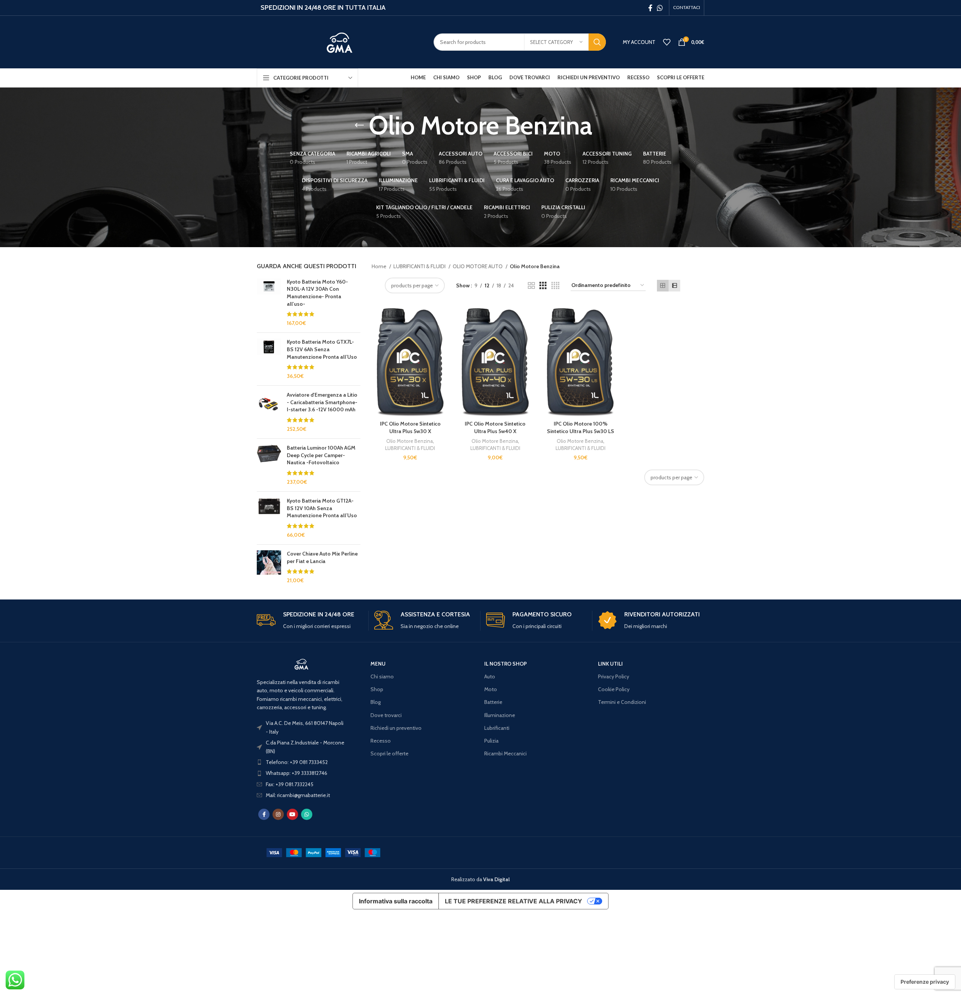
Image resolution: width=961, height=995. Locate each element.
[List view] (674, 285)
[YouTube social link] (292, 814)
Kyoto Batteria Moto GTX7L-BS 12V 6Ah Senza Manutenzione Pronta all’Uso (322, 349)
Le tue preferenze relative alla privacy (513, 901)
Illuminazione (499, 715)
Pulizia (491, 740)
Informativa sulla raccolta (395, 901)
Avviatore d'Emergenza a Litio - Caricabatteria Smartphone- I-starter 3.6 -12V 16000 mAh (322, 402)
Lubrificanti (496, 728)
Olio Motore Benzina (409, 441)
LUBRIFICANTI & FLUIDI (420, 266)
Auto (489, 676)
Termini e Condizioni (622, 702)
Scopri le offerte (389, 753)
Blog (376, 702)
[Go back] (359, 125)
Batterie (493, 702)
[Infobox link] (310, 621)
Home (379, 266)
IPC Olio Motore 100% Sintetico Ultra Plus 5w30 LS (580, 427)
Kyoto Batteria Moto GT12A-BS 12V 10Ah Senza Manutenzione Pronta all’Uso (322, 508)
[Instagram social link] (278, 814)
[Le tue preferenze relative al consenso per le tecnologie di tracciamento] (925, 982)
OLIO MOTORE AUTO (478, 266)
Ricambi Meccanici (505, 753)
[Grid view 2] (531, 285)
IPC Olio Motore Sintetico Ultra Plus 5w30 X (410, 427)
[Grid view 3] (543, 285)
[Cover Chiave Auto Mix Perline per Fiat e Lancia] (269, 567)
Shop (377, 689)
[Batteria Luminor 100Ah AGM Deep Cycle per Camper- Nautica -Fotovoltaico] (269, 465)
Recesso (381, 740)
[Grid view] (663, 285)
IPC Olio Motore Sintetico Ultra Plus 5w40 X (495, 427)
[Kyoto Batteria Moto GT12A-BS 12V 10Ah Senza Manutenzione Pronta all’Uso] (269, 518)
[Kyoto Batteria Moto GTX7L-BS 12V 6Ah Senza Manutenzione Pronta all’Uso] (269, 359)
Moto (490, 689)
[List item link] (301, 762)
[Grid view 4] (555, 285)
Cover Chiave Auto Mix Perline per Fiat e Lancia (322, 557)
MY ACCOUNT (639, 42)
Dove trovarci (386, 715)
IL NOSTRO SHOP (505, 663)
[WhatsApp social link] (660, 8)
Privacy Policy (613, 676)
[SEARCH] (597, 42)
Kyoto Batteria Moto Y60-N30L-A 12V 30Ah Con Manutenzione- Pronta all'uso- (317, 292)
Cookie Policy (614, 689)
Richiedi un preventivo (396, 728)
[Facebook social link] (650, 8)
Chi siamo (382, 676)
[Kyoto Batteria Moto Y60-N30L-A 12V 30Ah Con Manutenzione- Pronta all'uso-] (269, 302)
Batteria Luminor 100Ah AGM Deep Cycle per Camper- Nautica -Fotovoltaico (321, 455)
